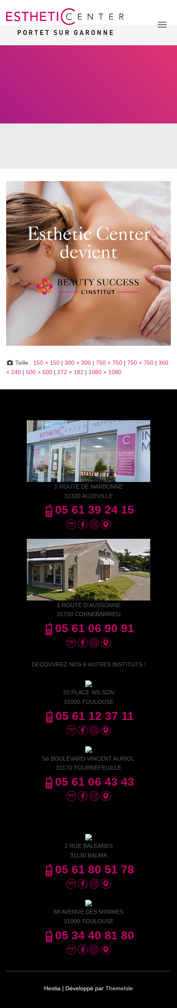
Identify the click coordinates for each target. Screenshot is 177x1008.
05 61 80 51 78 (94, 869)
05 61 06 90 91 (94, 628)
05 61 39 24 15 (94, 509)
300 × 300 (78, 362)
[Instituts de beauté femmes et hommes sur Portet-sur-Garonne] (68, 24)
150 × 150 (46, 362)
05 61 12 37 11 (95, 716)
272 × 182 (70, 372)
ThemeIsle (119, 988)
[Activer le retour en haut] (160, 991)
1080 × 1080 (104, 372)
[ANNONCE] (88, 263)
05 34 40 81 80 (94, 935)
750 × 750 (109, 362)
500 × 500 (39, 372)
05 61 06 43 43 (94, 781)
